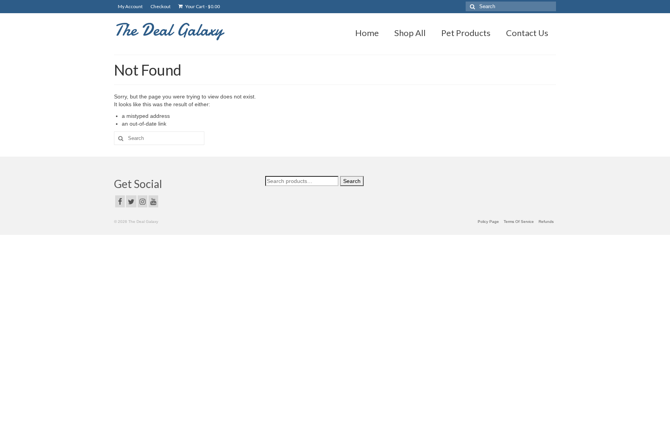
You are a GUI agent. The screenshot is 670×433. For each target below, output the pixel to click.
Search (352, 181)
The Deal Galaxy (168, 29)
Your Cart (202, 6)
